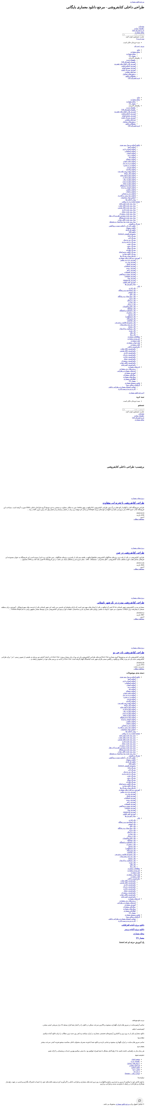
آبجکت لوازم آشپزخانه (128, 175)
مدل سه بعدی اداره (129, 210)
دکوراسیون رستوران (128, 361)
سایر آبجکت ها (131, 200)
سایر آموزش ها (130, 284)
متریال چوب (131, 244)
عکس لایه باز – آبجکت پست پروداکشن (122, 226)
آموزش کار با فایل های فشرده (125, 64)
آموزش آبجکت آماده (129, 66)
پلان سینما (132, 314)
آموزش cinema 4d (129, 280)
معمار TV (132, 56)
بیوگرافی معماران (129, 375)
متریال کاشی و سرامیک (127, 252)
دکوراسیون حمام (130, 359)
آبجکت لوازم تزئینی (129, 181)
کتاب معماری (135, 345)
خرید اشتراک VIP (134, 78)
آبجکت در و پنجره (130, 165)
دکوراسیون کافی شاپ (128, 363)
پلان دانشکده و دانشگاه (128, 310)
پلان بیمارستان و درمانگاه (127, 296)
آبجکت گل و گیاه (130, 173)
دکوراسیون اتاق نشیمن (128, 351)
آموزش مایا (132, 278)
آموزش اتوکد (131, 264)
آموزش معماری (130, 373)
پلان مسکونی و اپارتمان (127, 329)
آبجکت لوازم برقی (129, 179)
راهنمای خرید (131, 60)
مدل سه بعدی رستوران (127, 214)
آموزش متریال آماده (128, 70)
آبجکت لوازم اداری (129, 177)
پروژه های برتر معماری (127, 369)
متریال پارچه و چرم (129, 242)
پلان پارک (132, 298)
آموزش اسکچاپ (130, 266)
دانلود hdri (132, 232)
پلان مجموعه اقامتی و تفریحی (125, 322)
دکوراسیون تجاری (129, 357)
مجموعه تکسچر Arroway (127, 234)
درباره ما (137, 1071)
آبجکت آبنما (132, 147)
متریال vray (132, 236)
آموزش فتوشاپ (130, 272)
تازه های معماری (134, 367)
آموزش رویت (131, 268)
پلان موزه (132, 331)
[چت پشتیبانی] (140, 1101)
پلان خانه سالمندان (129, 306)
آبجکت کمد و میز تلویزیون (127, 171)
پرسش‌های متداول (129, 74)
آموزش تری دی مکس (128, 260)
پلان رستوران (131, 312)
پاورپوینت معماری (133, 339)
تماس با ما (136, 1069)
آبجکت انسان (131, 153)
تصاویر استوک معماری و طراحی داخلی (122, 387)
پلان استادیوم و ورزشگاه (127, 290)
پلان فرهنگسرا (130, 316)
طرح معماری (135, 341)
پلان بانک (133, 294)
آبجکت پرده (132, 155)
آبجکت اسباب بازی (129, 149)
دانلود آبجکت (135, 1067)
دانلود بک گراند (131, 230)
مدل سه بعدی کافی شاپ (127, 220)
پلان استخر (132, 292)
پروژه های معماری (137, 498)
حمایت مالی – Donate (132, 1073)
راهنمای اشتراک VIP (128, 62)
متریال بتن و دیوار (129, 240)
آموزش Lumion (130, 276)
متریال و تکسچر (134, 224)
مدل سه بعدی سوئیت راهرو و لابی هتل (122, 216)
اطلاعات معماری (130, 379)
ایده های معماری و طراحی (126, 371)
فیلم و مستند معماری (132, 383)
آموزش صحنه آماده (129, 68)
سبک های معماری (129, 377)
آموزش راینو (131, 270)
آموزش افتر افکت (129, 282)
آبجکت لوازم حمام (129, 183)
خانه (138, 50)
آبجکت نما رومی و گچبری (127, 195)
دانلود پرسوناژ (131, 228)
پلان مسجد (132, 327)
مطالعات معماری (134, 337)
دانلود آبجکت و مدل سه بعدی (130, 145)
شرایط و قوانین (130, 72)
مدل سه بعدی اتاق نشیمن (127, 208)
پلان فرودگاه (131, 318)
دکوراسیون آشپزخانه (128, 365)
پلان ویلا (133, 335)
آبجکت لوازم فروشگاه (128, 185)
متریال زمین (131, 246)
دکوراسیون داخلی (134, 347)
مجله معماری (135, 52)
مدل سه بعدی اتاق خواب (127, 206)
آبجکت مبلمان (131, 191)
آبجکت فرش (131, 167)
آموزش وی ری (130, 262)
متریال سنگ (131, 248)
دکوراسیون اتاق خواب (128, 349)
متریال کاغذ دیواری (129, 254)
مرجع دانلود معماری (123, 1104)
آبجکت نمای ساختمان (128, 197)
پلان (138, 286)
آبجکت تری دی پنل (129, 163)
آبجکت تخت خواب (129, 161)
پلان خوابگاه (131, 308)
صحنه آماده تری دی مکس (131, 202)
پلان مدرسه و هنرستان (128, 324)
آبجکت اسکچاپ (130, 151)
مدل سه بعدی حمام (129, 212)
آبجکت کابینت (131, 169)
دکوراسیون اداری (130, 353)
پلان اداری (132, 288)
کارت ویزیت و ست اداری (127, 389)
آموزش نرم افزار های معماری (129, 258)
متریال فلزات (131, 250)
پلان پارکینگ (131, 300)
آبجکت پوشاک (131, 159)
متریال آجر (132, 238)
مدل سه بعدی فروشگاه (127, 218)
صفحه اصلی (135, 1059)
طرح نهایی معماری (133, 343)
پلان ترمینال (131, 304)
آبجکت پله (132, 157)
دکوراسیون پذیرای (129, 355)
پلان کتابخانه (131, 320)
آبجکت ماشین (131, 189)
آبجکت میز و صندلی (129, 193)
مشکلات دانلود (130, 76)
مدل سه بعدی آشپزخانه (127, 204)
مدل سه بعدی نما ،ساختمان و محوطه (122, 222)
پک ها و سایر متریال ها (128, 256)
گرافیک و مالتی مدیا (133, 385)
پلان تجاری (132, 302)
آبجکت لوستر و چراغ (128, 187)
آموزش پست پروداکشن (127, 274)
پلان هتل (133, 333)
